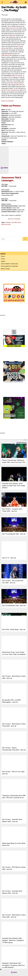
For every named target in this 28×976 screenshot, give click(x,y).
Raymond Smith (14, 28)
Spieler (3, 254)
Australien (8, 222)
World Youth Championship (11, 90)
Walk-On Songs (5, 268)
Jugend (3, 261)
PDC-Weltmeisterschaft (10, 54)
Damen (3, 259)
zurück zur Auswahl (7, 101)
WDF (14, 35)
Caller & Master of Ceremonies (9, 264)
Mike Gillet (19, 84)
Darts (19, 222)
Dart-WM (14, 222)
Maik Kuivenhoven (17, 75)
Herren (3, 256)
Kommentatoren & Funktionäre (9, 266)
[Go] (25, 239)
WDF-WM (13, 83)
